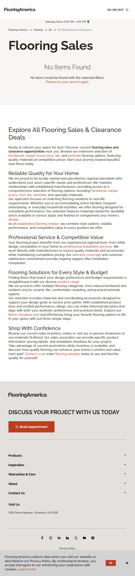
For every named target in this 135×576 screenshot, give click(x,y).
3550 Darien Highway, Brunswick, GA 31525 (33, 512)
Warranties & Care (22, 474)
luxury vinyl (45, 155)
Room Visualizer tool (23, 314)
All (50, 29)
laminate (74, 155)
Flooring (38, 29)
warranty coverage (86, 255)
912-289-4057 (115, 9)
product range (68, 282)
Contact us (33, 354)
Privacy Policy (67, 548)
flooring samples (67, 354)
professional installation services (87, 246)
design (13, 219)
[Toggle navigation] (127, 9)
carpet (30, 155)
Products (15, 455)
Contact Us (16, 493)
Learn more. (27, 569)
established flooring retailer (38, 224)
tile (57, 155)
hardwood (16, 155)
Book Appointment (33, 427)
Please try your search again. (67, 82)
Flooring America (18, 29)
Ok (110, 563)
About (12, 484)
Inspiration (16, 465)
